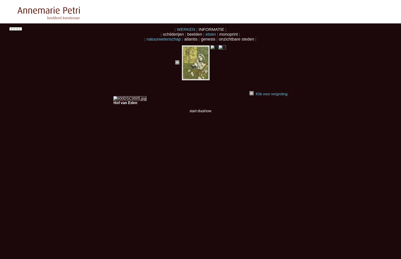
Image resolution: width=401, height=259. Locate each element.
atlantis (191, 39)
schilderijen (174, 34)
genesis (209, 39)
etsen (211, 34)
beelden (195, 34)
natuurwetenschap (164, 39)
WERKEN (186, 29)
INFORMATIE (212, 29)
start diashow (200, 111)
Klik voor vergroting (272, 94)
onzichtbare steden (237, 39)
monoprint (229, 34)
